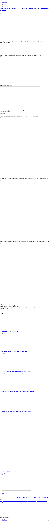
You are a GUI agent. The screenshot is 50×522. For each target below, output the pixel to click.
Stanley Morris (3, 473)
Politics (2, 6)
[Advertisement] (25, 35)
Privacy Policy (3, 519)
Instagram (3, 4)
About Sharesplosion (4, 2)
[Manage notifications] (48, 520)
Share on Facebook (2, 28)
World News (3, 3)
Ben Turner (3, 493)
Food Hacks (3, 5)
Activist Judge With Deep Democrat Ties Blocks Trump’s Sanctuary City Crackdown (33, 497)
